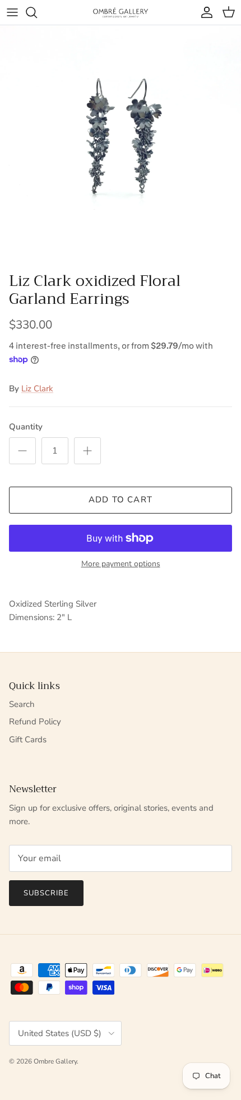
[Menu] (12, 12)
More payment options (120, 564)
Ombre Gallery (55, 1061)
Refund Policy (35, 721)
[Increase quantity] (87, 450)
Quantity (26, 426)
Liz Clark (37, 388)
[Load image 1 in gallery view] (120, 145)
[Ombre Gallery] (120, 12)
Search (22, 704)
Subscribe (46, 893)
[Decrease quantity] (22, 450)
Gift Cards (28, 739)
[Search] (37, 12)
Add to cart (120, 499)
